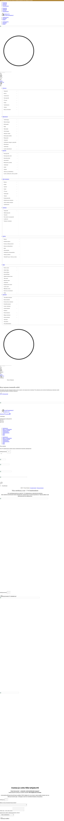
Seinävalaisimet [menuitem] (10, 317)
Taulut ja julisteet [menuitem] (12, 254)
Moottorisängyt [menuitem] (10, 122)
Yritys (3, 433)
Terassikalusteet (5, 6)
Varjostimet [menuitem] (6, 321)
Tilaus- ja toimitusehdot (7, 429)
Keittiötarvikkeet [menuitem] (12, 241)
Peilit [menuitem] (5, 248)
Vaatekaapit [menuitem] (10, 146)
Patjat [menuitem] (10, 126)
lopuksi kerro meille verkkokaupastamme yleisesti (10, 812)
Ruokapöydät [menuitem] (10, 153)
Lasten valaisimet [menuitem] (7, 306)
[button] (32, 85)
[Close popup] (1, 691)
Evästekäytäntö (33, 487)
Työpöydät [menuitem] (10, 210)
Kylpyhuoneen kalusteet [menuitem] (10, 200)
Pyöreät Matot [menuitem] (6, 272)
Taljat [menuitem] (10, 293)
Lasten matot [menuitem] (6, 286)
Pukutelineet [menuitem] (6, 144)
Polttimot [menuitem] (5, 310)
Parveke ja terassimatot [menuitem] (8, 290)
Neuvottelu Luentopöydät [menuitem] (9, 216)
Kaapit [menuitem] (10, 184)
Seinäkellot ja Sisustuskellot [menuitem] (9, 252)
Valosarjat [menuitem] (6, 319)
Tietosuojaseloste (40, 487)
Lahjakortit (4, 3)
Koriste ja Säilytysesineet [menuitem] (12, 243)
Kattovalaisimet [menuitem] (10, 299)
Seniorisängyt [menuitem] (10, 131)
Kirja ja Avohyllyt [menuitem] (10, 109)
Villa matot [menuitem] (6, 278)
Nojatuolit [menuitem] (10, 91)
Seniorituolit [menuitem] (6, 160)
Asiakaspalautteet (5, 432)
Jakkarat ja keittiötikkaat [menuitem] (8, 171)
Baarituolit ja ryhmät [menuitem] (10, 162)
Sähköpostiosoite (3, 451)
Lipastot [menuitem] (10, 186)
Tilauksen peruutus (6, 430)
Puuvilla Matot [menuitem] (6, 274)
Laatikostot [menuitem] (6, 219)
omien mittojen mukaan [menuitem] (8, 202)
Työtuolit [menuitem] (5, 214)
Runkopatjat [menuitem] (10, 124)
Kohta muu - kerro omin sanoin (6, 810)
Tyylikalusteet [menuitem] (10, 105)
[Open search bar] (1, 71)
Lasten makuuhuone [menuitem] (10, 148)
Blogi (3, 434)
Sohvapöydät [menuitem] (10, 98)
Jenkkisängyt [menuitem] (10, 119)
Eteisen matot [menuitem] (10, 267)
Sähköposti (2, 799)
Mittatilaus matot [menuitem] (7, 288)
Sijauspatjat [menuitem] (10, 129)
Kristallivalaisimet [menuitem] (10, 304)
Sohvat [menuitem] (10, 93)
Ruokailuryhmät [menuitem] (10, 158)
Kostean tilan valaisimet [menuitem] (8, 301)
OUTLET (4, 4)
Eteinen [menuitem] (10, 182)
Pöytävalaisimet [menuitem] (10, 312)
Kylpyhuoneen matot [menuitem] (8, 284)
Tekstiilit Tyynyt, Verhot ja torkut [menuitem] (12, 257)
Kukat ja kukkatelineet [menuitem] (12, 246)
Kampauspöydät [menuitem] (7, 198)
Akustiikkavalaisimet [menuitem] (8, 297)
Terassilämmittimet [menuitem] (7, 323)
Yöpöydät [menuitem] (10, 140)
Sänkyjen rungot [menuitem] (10, 133)
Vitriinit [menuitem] (10, 107)
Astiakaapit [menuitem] (10, 164)
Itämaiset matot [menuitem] (7, 280)
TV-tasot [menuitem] (10, 100)
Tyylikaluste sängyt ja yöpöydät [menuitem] (10, 142)
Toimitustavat (5, 428)
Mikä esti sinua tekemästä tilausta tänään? (8, 802)
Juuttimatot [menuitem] (6, 282)
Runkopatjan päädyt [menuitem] (10, 135)
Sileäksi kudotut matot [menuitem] (8, 276)
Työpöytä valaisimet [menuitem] (8, 221)
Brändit (3, 19)
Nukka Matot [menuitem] (10, 270)
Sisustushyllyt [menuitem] (6, 250)
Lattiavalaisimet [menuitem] (10, 308)
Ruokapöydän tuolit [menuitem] (10, 155)
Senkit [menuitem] (10, 102)
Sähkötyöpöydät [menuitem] (7, 212)
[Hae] (1, 74)
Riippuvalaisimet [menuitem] (10, 315)
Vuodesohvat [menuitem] (10, 95)
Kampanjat (4, 2)
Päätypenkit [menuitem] (6, 137)
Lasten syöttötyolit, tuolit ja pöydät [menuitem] (10, 173)
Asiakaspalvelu (5, 17)
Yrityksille (4, 18)
